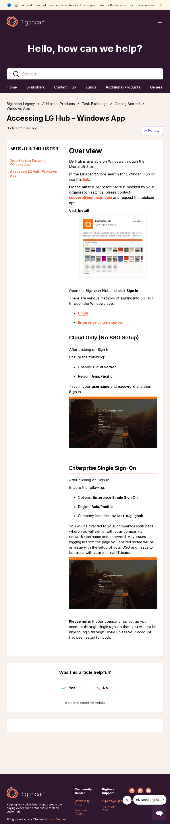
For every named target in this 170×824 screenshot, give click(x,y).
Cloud (83, 313)
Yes (72, 688)
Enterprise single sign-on (100, 322)
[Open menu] (159, 21)
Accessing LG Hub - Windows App (33, 173)
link (86, 179)
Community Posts (82, 802)
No (105, 688)
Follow (154, 130)
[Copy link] (130, 119)
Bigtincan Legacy (21, 104)
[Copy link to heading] (142, 337)
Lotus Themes (56, 819)
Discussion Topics (82, 812)
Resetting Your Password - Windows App (29, 162)
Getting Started (127, 104)
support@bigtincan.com (90, 197)
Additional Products (58, 104)
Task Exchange (95, 104)
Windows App (18, 108)
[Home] (26, 21)
